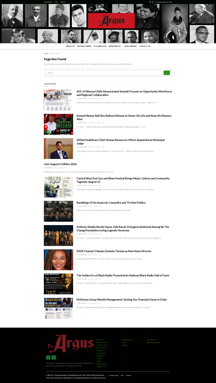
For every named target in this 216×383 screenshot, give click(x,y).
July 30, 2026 (93, 185)
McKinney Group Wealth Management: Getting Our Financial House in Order (121, 299)
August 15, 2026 (94, 98)
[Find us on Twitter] (153, 2)
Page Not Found (55, 54)
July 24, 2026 (93, 255)
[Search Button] (167, 73)
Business (100, 350)
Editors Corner (84, 46)
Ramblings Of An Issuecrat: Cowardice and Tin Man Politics (111, 202)
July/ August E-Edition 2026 (60, 164)
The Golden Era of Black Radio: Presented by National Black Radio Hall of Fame (122, 275)
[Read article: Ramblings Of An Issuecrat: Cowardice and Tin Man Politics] (58, 211)
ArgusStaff (82, 98)
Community (101, 353)
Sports (99, 361)
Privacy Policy (48, 2)
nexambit (49, 168)
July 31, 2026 (59, 168)
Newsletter (151, 340)
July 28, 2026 (93, 234)
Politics (99, 358)
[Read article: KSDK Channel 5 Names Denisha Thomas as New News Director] (58, 259)
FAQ (56, 2)
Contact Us (144, 46)
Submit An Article (153, 342)
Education (100, 356)
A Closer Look (100, 46)
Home (46, 54)
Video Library (130, 46)
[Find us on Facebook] (150, 2)
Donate (63, 2)
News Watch (114, 46)
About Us (70, 46)
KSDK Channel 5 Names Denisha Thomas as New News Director (113, 251)
